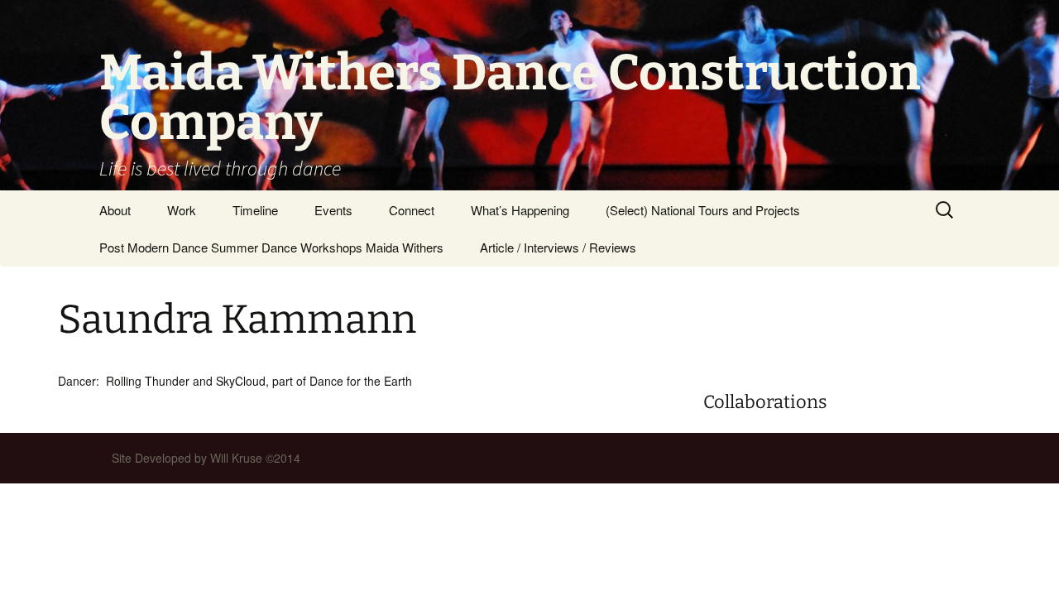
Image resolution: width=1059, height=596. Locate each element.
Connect (411, 210)
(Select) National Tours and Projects (703, 210)
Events (333, 210)
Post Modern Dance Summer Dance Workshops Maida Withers (271, 247)
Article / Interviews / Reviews (558, 247)
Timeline (255, 210)
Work (181, 210)
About (115, 210)
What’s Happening (520, 210)
